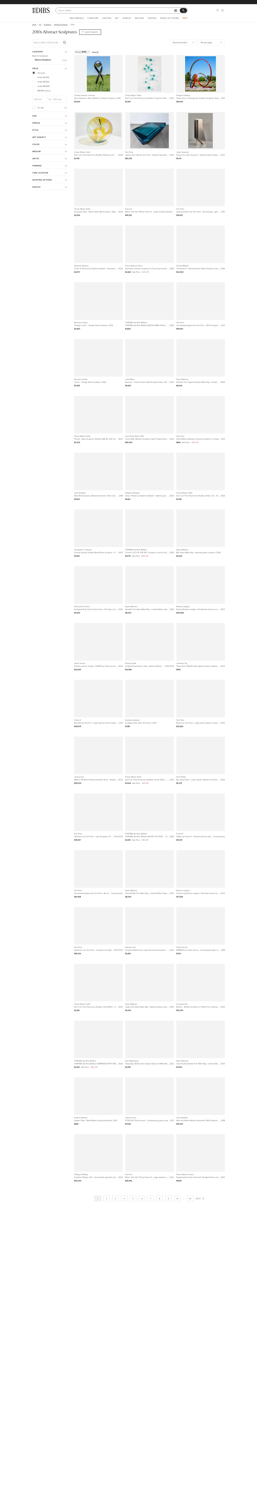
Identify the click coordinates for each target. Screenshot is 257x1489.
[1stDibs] (41, 10)
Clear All (95, 52)
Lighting (106, 18)
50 (190, 1198)
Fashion (152, 18)
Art (117, 18)
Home (34, 24)
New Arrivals (77, 18)
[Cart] (222, 10)
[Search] (64, 42)
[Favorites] (217, 10)
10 (177, 1198)
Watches (139, 18)
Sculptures (47, 24)
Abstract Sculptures (61, 24)
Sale (185, 18)
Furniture (93, 18)
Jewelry (126, 18)
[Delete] (88, 51)
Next (198, 1198)
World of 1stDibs (169, 18)
